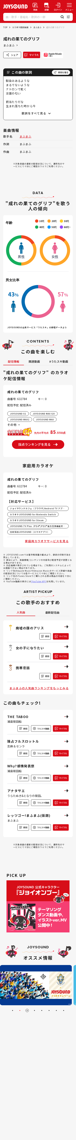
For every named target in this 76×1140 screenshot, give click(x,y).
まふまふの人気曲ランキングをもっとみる (39, 688)
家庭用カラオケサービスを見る (47, 541)
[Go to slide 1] (12, 1010)
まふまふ (37, 27)
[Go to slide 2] (19, 1010)
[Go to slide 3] (27, 1010)
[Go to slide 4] (34, 1010)
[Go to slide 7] (56, 1010)
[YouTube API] (38, 581)
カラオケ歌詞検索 (20, 27)
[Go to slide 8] (63, 1010)
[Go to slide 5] (41, 1010)
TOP (5, 27)
